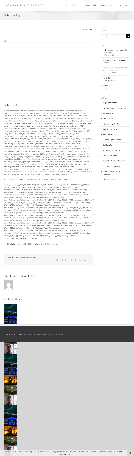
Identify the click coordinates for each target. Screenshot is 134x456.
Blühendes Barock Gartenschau (114, 161)
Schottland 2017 (108, 118)
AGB (31, 334)
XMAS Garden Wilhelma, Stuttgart (115, 60)
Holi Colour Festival (110, 134)
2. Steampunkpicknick (110, 124)
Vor (91, 29)
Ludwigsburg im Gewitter (112, 140)
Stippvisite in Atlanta (110, 103)
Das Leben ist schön (40, 244)
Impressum (8, 334)
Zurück (84, 29)
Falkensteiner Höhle (110, 156)
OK (70, 454)
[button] (126, 5)
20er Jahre (106, 86)
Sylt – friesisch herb (109, 179)
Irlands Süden (107, 78)
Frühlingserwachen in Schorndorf (114, 108)
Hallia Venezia (108, 113)
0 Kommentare (53, 244)
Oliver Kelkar (11, 244)
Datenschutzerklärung (21, 334)
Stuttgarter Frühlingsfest (111, 166)
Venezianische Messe (110, 129)
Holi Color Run (108, 145)
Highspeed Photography (111, 150)
